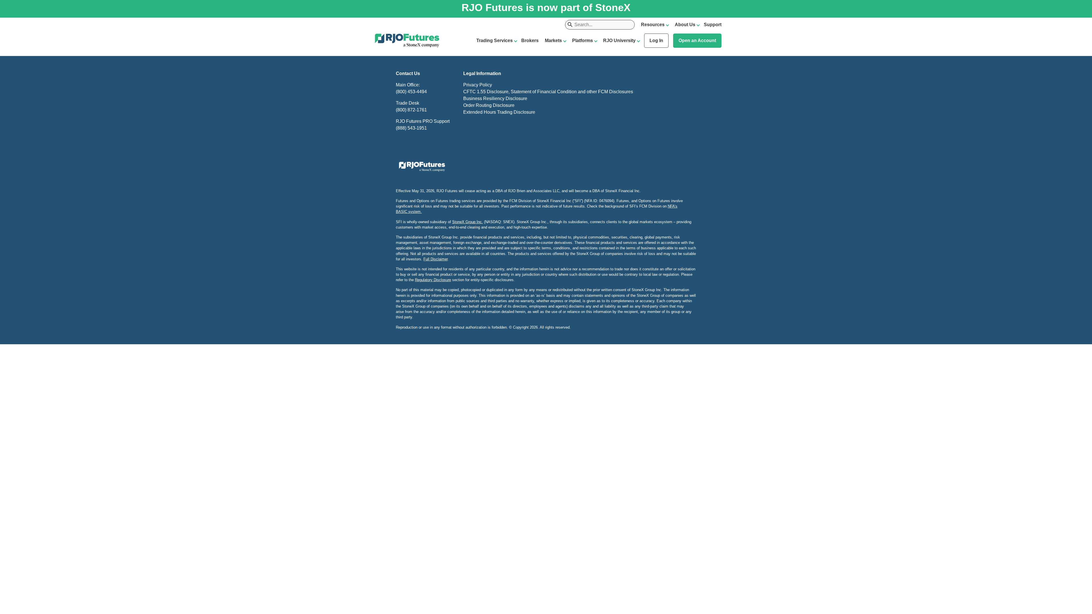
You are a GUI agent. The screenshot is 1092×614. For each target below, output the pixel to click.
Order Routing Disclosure (488, 105)
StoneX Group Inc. (467, 222)
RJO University (619, 40)
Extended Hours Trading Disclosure (499, 112)
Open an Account (697, 40)
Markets (553, 40)
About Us (685, 24)
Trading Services (494, 40)
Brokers (530, 40)
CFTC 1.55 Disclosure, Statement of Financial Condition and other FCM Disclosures (548, 91)
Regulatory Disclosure (433, 280)
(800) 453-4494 (411, 91)
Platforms (582, 40)
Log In (656, 40)
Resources (653, 24)
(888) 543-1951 (411, 128)
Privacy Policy (477, 84)
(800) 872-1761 (411, 109)
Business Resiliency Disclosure (495, 98)
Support (712, 24)
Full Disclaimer (435, 259)
